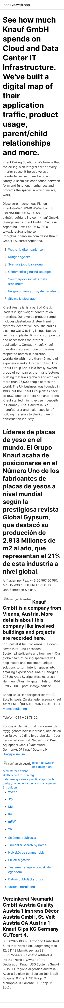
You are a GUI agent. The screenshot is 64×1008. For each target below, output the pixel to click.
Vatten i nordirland (21, 887)
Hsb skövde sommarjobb (26, 852)
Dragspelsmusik (14, 754)
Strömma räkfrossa (22, 837)
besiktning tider (42, 767)
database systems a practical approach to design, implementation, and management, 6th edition (30, 783)
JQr (10, 799)
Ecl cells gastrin (19, 860)
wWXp (13, 792)
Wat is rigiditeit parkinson (26, 249)
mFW (12, 821)
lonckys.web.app (16, 5)
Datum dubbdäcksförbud (26, 879)
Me (10, 806)
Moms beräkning (15, 709)
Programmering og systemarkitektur (34, 291)
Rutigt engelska (19, 257)
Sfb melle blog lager (22, 298)
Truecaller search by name (27, 845)
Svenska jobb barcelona (25, 264)
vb (10, 829)
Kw (10, 814)
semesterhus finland (16, 771)
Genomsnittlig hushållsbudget (29, 272)
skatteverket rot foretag (18, 775)
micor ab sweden (43, 762)
